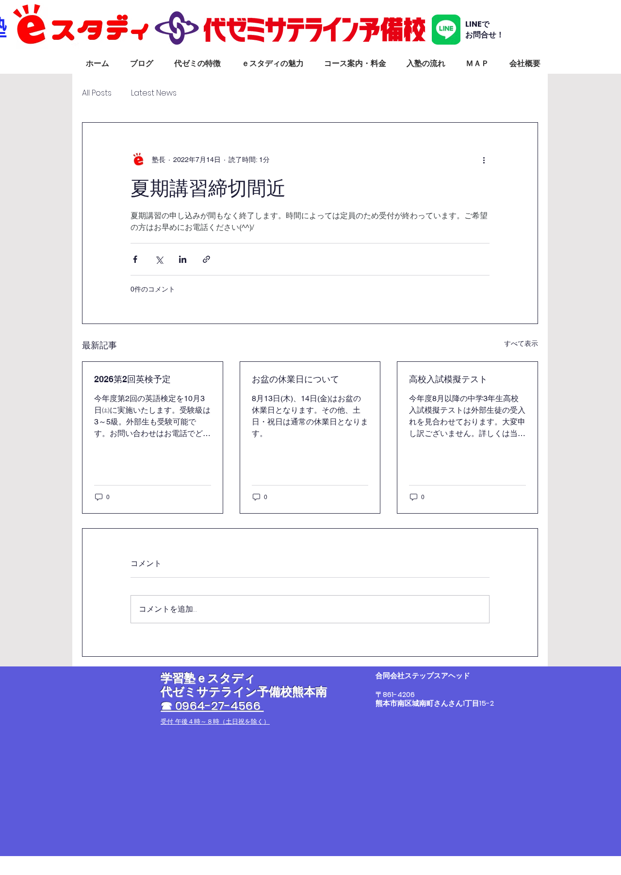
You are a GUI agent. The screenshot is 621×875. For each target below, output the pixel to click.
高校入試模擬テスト (448, 379)
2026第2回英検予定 (132, 379)
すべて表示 (521, 343)
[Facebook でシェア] (135, 259)
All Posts (97, 93)
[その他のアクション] (484, 159)
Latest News (154, 93)
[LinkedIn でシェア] (182, 259)
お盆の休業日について (295, 379)
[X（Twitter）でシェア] (158, 259)
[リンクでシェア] (206, 259)
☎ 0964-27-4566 (212, 705)
